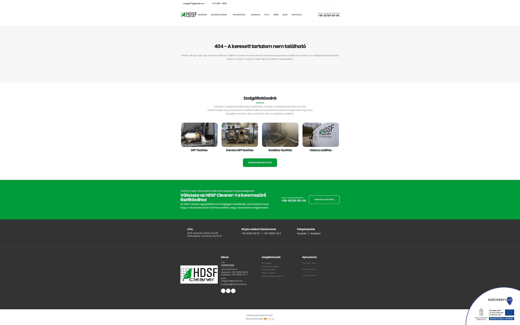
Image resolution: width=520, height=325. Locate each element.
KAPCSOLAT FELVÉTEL (324, 199)
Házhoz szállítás (268, 273)
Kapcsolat (297, 14)
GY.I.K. (266, 14)
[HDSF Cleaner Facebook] (321, 3)
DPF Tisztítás (267, 263)
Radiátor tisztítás (269, 270)
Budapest (316, 233)
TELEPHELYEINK (227, 265)
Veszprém (302, 233)
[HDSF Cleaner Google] (329, 3)
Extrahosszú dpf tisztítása (272, 276)
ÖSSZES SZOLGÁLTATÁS (260, 162)
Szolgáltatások (219, 14)
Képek (276, 14)
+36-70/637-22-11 (272, 233)
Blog (285, 14)
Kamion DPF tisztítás (270, 266)
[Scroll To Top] (515, 322)
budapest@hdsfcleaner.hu (234, 284)
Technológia (239, 14)
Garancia (255, 14)
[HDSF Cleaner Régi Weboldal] (337, 3)
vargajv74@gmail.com (193, 3)
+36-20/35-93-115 (328, 15)
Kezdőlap (202, 14)
